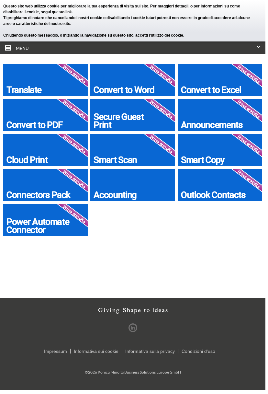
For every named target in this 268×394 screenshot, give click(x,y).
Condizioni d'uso (198, 351)
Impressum (55, 351)
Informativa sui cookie (96, 351)
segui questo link (56, 12)
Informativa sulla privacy (150, 351)
